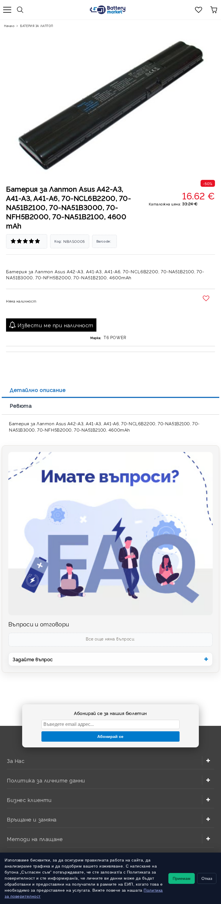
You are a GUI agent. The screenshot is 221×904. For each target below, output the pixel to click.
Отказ (206, 878)
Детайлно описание (38, 389)
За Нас (15, 760)
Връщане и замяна (32, 819)
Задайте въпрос (33, 659)
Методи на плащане (35, 838)
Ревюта (21, 405)
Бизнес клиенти (29, 799)
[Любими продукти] (198, 10)
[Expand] (208, 760)
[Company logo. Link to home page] (108, 10)
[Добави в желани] (207, 298)
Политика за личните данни (46, 780)
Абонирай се (110, 736)
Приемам (181, 878)
